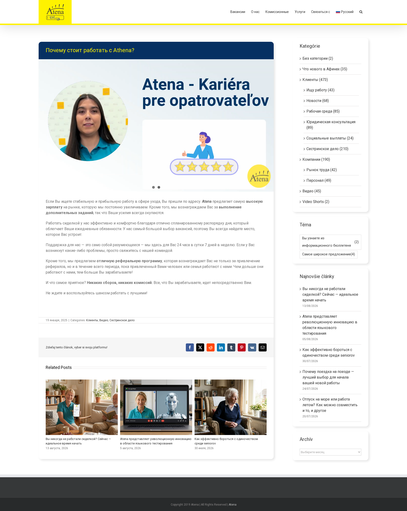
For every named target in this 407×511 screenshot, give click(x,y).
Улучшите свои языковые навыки (230, 407)
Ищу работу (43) (320, 90)
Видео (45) (311, 191)
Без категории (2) (317, 58)
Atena (207, 201)
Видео (103, 320)
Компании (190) (316, 159)
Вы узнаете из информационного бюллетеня (330, 242)
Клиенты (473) (315, 79)
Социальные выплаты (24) (330, 138)
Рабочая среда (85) (323, 111)
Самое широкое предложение (328, 254)
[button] (360, 12)
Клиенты (92, 320)
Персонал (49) (318, 180)
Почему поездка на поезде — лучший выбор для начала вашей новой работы (81, 407)
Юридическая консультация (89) (330, 125)
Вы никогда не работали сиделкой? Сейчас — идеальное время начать (330, 294)
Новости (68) (317, 100)
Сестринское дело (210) (327, 149)
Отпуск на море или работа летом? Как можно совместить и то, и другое (156, 407)
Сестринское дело (122, 320)
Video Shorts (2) (315, 201)
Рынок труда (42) (321, 170)
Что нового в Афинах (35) (324, 69)
